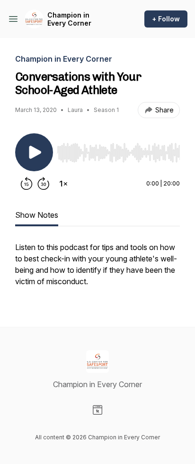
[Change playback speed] (63, 183)
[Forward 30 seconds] (43, 183)
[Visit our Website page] (97, 410)
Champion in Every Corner (69, 19)
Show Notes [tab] (36, 215)
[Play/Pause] (34, 152)
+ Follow (166, 19)
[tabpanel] (97, 269)
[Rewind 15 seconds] (26, 183)
